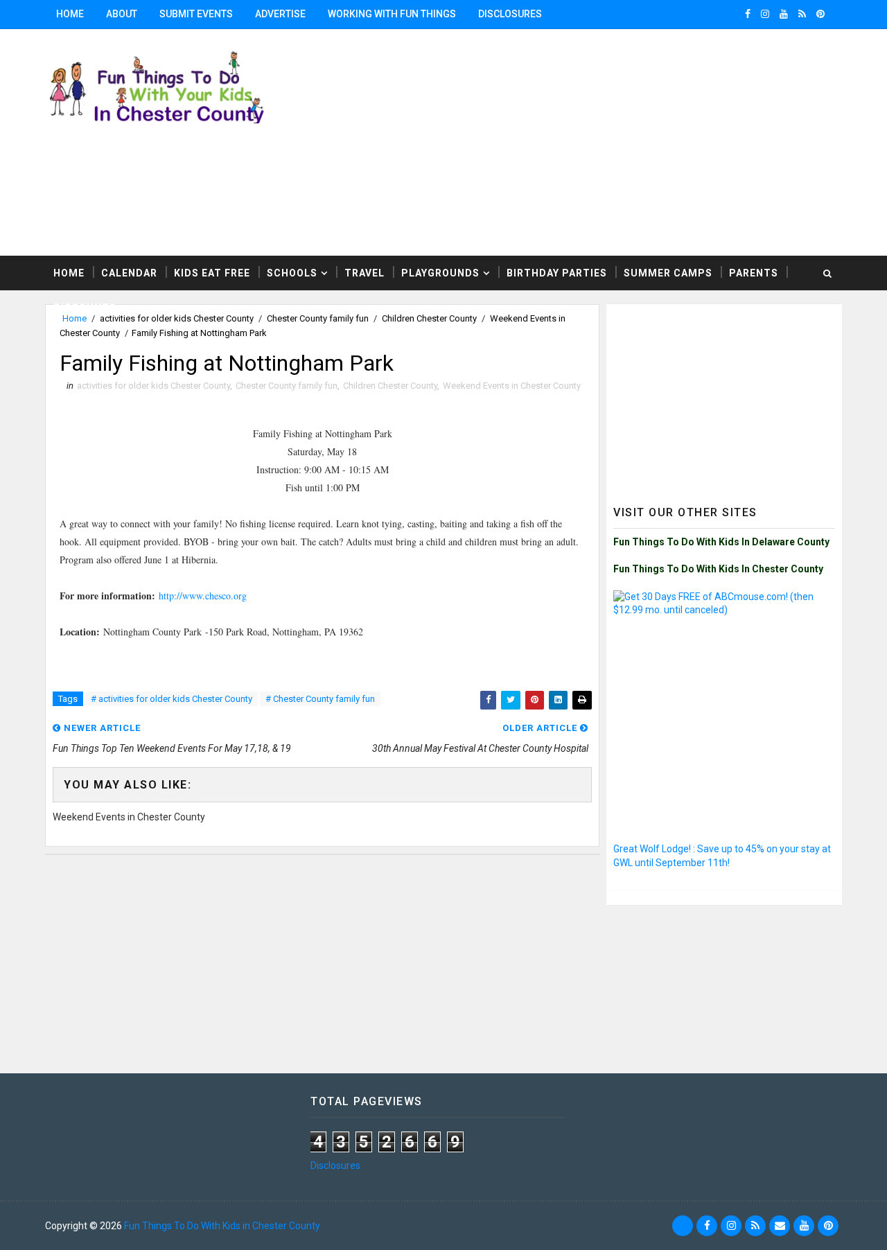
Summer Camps (668, 273)
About (121, 13)
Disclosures (510, 13)
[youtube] (783, 13)
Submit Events (196, 13)
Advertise (280, 13)
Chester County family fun (286, 385)
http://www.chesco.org (203, 595)
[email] (779, 1225)
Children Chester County (390, 385)
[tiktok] (682, 1225)
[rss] (802, 13)
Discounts (84, 307)
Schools (292, 273)
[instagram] (765, 13)
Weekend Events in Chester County (512, 385)
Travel (364, 273)
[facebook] (747, 13)
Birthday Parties (557, 273)
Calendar (129, 273)
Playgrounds (440, 273)
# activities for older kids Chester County (171, 699)
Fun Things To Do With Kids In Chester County (718, 568)
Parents (753, 273)
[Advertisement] (724, 397)
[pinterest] (820, 13)
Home (70, 13)
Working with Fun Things (392, 13)
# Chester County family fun (320, 699)
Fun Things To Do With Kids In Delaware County (721, 541)
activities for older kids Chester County (153, 385)
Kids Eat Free (212, 273)
